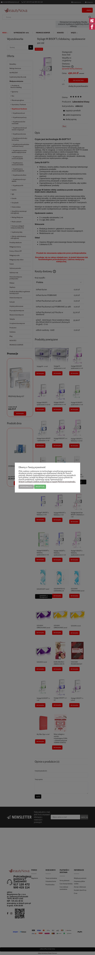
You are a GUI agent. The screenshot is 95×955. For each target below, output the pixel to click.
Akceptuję (40, 487)
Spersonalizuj (26, 487)
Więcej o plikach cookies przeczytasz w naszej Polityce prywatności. (47, 481)
